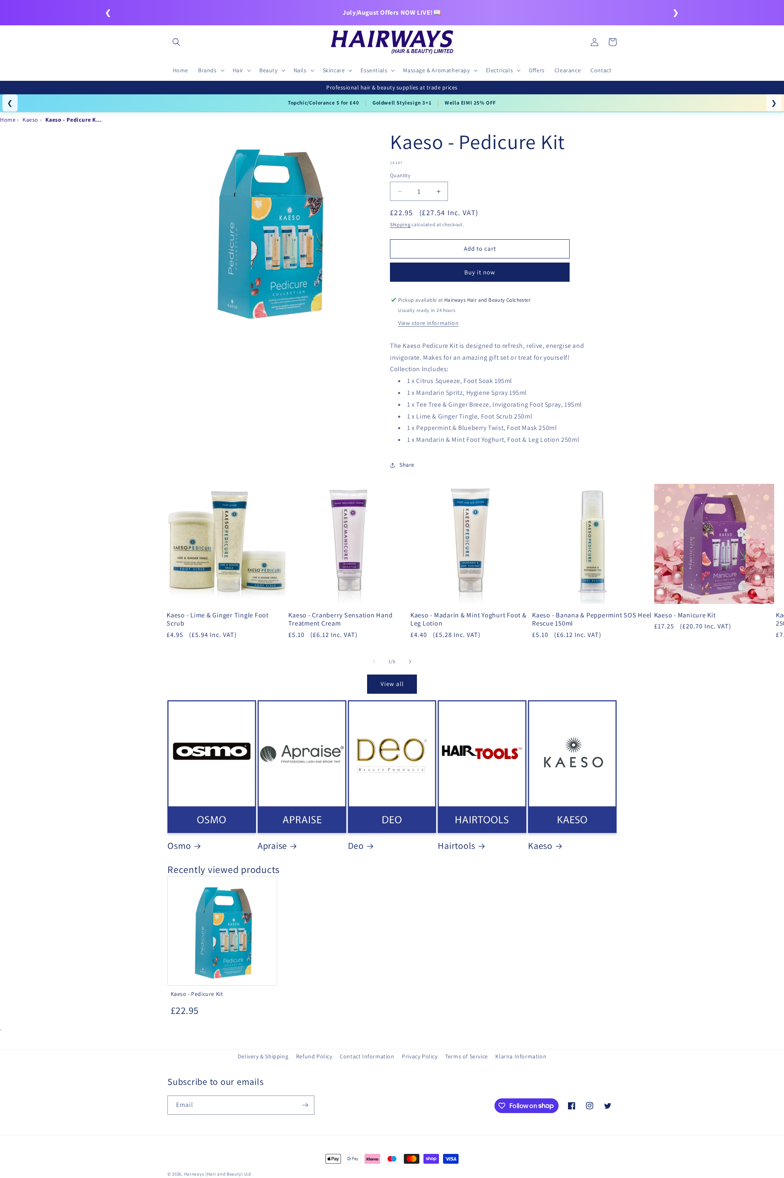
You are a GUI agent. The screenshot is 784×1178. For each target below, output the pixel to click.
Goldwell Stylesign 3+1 (401, 102)
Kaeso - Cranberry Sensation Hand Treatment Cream (340, 619)
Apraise (272, 845)
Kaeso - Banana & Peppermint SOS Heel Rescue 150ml (592, 619)
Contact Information (367, 1056)
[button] (176, 42)
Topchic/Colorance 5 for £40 (323, 102)
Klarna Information (520, 1056)
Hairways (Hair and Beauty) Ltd (217, 1174)
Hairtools (456, 845)
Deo (356, 845)
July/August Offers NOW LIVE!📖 (392, 12)
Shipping (400, 224)
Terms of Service (466, 1056)
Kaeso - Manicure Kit (685, 615)
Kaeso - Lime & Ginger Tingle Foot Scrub (218, 619)
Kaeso (540, 845)
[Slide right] (410, 661)
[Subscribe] (305, 1105)
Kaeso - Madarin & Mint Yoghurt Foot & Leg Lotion (468, 619)
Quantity (400, 175)
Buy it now (479, 272)
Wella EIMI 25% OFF (470, 102)
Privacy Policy (419, 1056)
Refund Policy (314, 1056)
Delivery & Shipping (263, 1056)
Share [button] (406, 464)
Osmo (179, 845)
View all (392, 684)
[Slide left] (374, 661)
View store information (428, 323)
